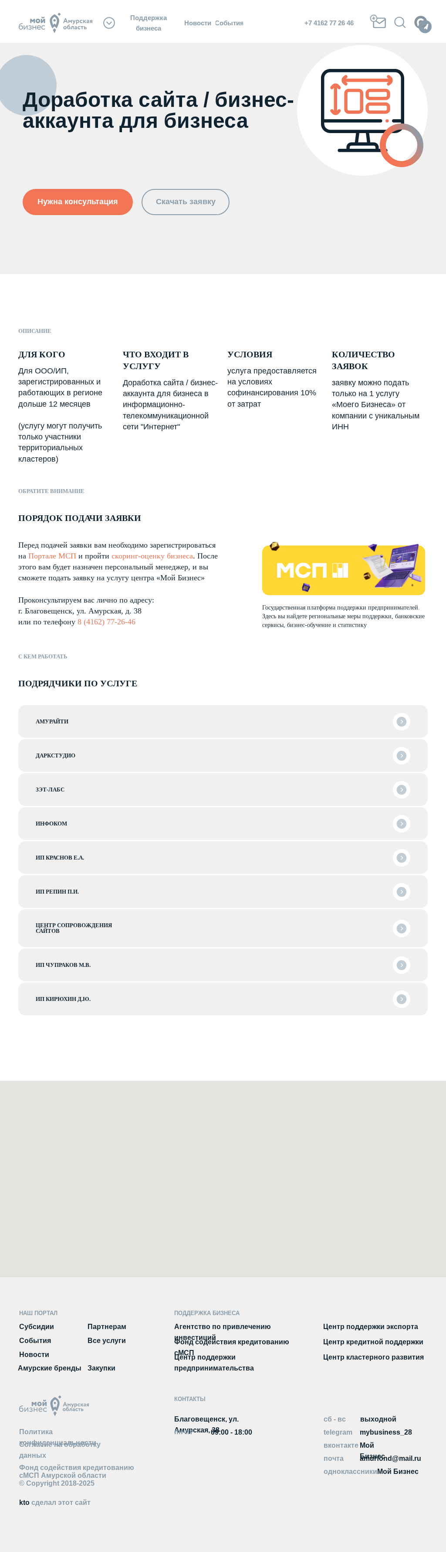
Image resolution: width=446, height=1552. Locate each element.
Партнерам (107, 1326)
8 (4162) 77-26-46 (106, 621)
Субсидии (36, 1326)
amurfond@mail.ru (390, 1458)
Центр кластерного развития (373, 1357)
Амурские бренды (49, 1368)
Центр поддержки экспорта (370, 1326)
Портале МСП (52, 556)
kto (55, 1502)
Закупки (101, 1368)
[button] (78, 202)
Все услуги (107, 1340)
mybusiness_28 (386, 1432)
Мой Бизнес (398, 1471)
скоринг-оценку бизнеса (152, 556)
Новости (34, 1354)
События (35, 1340)
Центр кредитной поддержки (373, 1342)
